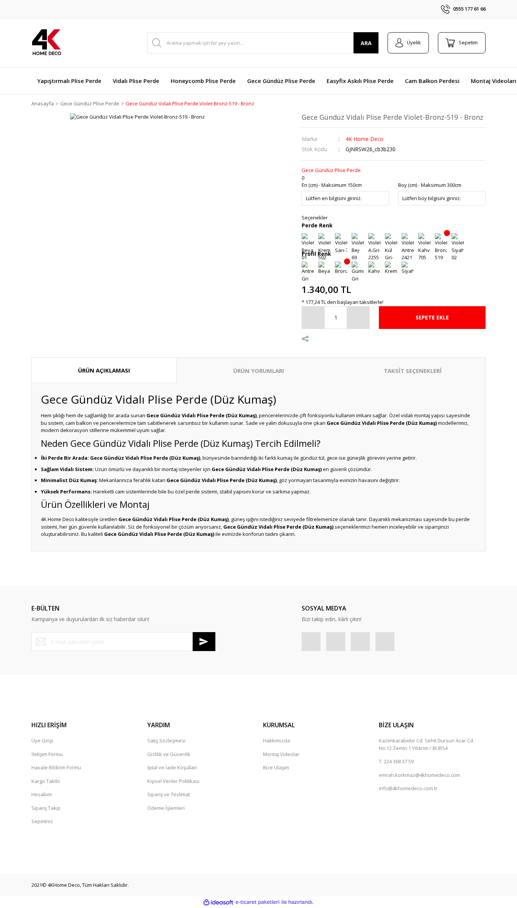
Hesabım (41, 794)
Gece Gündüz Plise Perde (331, 170)
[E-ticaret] (257, 902)
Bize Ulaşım (276, 767)
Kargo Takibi (45, 781)
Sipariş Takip (46, 808)
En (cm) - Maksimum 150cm (332, 185)
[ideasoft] (218, 902)
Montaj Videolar (281, 754)
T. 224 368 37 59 (396, 761)
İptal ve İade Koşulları (172, 767)
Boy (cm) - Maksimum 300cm (429, 185)
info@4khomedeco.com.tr (408, 788)
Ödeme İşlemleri (166, 808)
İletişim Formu (47, 754)
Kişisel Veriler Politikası (173, 781)
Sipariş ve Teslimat (168, 794)
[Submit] (204, 641)
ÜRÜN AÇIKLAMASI (104, 370)
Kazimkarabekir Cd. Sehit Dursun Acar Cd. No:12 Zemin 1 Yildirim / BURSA (426, 744)
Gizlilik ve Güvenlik (168, 754)
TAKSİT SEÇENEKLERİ (413, 370)
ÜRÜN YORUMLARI (258, 370)
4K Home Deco (364, 138)
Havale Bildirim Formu (56, 767)
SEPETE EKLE (432, 317)
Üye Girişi (42, 740)
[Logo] (46, 43)
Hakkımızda (276, 740)
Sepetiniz (42, 821)
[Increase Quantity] (358, 318)
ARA (366, 43)
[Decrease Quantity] (313, 318)
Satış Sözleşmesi (166, 740)
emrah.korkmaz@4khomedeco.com (419, 775)
